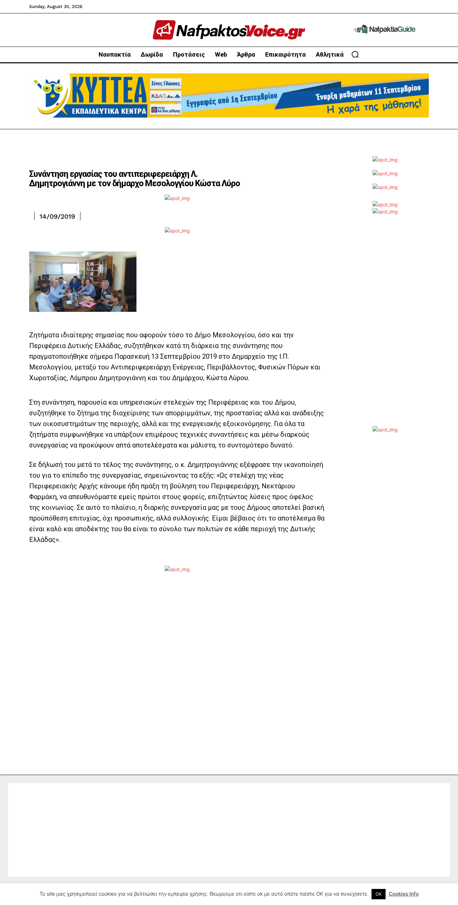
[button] (355, 54)
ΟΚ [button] (379, 894)
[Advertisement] (385, 325)
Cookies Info (404, 894)
